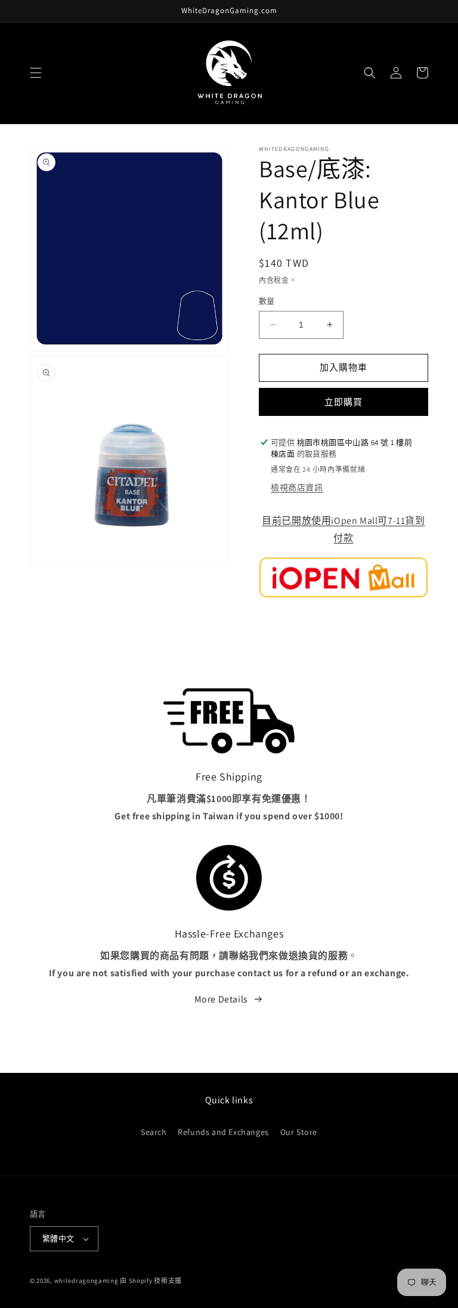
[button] (36, 73)
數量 (267, 301)
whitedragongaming (86, 1280)
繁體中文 (58, 1238)
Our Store (298, 1132)
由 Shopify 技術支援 (151, 1280)
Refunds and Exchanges (223, 1132)
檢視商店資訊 (297, 487)
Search (154, 1132)
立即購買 (343, 402)
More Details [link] (221, 999)
